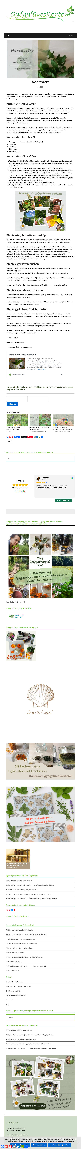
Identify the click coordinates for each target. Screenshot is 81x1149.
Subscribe (12, 404)
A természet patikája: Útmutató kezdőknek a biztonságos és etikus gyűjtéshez (31, 898)
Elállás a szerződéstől (13, 991)
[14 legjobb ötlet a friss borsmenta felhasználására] (40, 420)
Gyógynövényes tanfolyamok (15, 995)
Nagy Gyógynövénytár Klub (15, 602)
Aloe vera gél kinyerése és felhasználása (19, 948)
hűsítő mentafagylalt (22, 347)
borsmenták (12, 118)
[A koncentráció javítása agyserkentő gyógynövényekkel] (63, 420)
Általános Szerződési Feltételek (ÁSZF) (19, 986)
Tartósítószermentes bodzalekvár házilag (19, 930)
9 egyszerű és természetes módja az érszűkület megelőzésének (26, 934)
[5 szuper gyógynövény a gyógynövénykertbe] (17, 420)
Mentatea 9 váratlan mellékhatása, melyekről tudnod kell (24, 957)
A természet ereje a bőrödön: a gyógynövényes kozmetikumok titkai (28, 894)
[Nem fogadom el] (79, 1143)
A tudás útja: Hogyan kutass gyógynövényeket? (21, 889)
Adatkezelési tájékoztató (14, 982)
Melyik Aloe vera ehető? (14, 961)
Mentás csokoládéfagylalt (15, 342)
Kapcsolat (9, 1000)
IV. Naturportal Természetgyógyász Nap (19, 880)
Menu (71, 35)
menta (10, 295)
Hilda (42, 87)
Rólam (8, 1004)
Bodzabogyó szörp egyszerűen (16, 952)
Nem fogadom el (39, 1145)
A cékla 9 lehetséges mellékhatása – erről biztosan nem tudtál (26, 966)
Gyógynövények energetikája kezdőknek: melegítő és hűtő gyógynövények (30, 885)
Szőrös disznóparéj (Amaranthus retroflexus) (20, 939)
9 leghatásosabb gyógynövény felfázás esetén (21, 943)
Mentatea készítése (12, 970)
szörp (9, 441)
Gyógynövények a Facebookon (17, 916)
